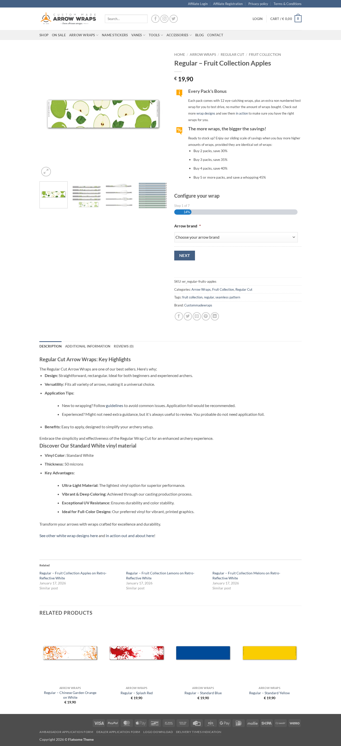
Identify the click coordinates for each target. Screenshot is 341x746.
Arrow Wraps (203, 55)
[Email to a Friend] (197, 316)
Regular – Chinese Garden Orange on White (70, 694)
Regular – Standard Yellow (269, 693)
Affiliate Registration (228, 4)
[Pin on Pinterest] (206, 316)
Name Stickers (115, 35)
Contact (215, 35)
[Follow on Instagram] (164, 19)
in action (242, 113)
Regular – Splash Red (137, 693)
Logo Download (158, 732)
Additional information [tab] (88, 346)
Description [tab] (50, 346)
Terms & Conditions (288, 4)
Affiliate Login (198, 4)
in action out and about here (130, 535)
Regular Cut (232, 55)
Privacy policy (258, 4)
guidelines (114, 405)
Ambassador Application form (66, 732)
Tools (154, 35)
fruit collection (192, 297)
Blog (199, 35)
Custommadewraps (198, 305)
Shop (43, 35)
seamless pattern (227, 297)
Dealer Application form (118, 732)
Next (184, 255)
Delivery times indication (198, 732)
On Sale (59, 35)
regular (209, 297)
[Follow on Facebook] (155, 19)
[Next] (158, 114)
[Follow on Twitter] (174, 19)
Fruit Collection (265, 55)
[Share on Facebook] (179, 316)
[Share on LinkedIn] (215, 316)
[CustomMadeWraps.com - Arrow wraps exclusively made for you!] (68, 19)
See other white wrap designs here (68, 535)
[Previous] (48, 114)
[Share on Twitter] (188, 316)
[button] (258, 18)
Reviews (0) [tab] (124, 346)
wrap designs (205, 113)
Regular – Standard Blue (203, 693)
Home (179, 55)
